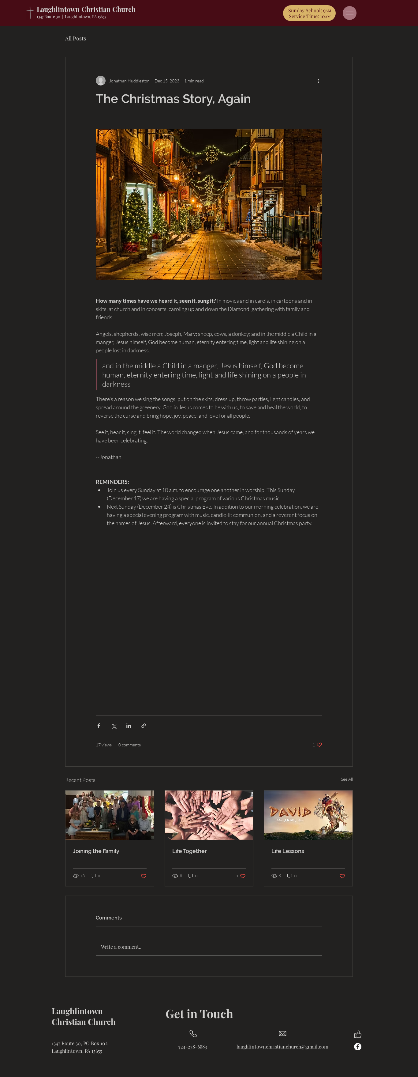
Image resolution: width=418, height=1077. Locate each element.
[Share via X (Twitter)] (114, 726)
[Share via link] (144, 726)
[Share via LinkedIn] (129, 726)
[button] (349, 13)
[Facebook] (357, 1046)
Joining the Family (96, 851)
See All (347, 779)
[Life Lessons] (308, 815)
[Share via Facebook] (99, 726)
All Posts (75, 38)
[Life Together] (209, 815)
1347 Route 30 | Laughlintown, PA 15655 (71, 16)
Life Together (189, 851)
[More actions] (318, 80)
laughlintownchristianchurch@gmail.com (282, 1046)
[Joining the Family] (109, 815)
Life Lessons (287, 851)
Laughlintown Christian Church (86, 9)
